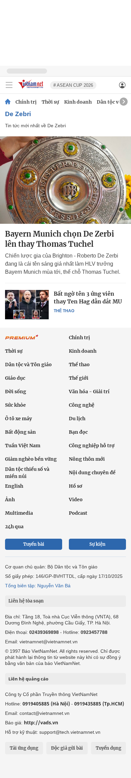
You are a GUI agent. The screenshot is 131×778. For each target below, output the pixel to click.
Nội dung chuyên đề (92, 473)
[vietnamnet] (31, 89)
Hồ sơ (75, 486)
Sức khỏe (15, 405)
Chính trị (26, 102)
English (14, 486)
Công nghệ (81, 405)
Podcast (78, 513)
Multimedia (19, 513)
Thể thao (64, 310)
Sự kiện (97, 544)
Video (76, 500)
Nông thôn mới (87, 459)
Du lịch (77, 418)
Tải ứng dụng (24, 748)
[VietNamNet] (7, 102)
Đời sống (15, 391)
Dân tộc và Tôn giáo (28, 364)
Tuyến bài (33, 544)
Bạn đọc (78, 432)
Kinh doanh (78, 102)
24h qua (14, 527)
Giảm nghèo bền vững (31, 459)
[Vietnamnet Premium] (22, 341)
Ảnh (10, 500)
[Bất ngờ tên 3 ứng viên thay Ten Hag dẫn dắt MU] (27, 304)
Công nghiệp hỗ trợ (92, 445)
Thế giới (78, 378)
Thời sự (50, 102)
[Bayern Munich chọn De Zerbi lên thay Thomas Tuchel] (65, 180)
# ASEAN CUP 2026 (73, 85)
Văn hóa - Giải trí (89, 391)
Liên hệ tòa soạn (26, 601)
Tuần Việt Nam (22, 445)
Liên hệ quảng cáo (28, 679)
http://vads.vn (41, 722)
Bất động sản (20, 432)
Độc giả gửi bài (67, 748)
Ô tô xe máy (18, 418)
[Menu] (9, 85)
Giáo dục (15, 378)
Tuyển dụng (108, 748)
